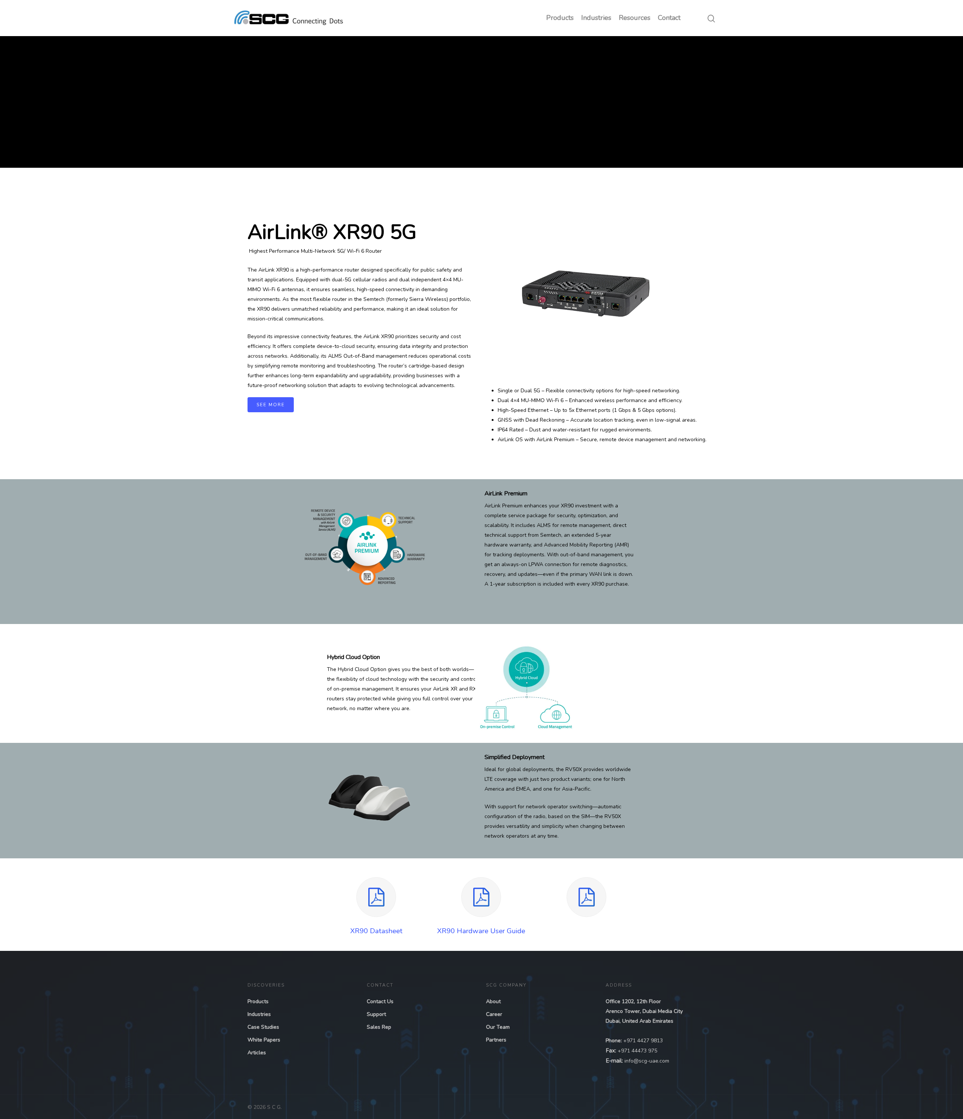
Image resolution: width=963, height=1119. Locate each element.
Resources (634, 17)
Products (560, 17)
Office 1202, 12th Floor (633, 1001)
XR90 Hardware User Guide (481, 931)
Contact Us (380, 1001)
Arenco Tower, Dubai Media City (644, 1011)
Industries (596, 17)
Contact (669, 17)
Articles (257, 1052)
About (493, 1001)
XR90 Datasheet (376, 931)
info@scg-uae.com (646, 1060)
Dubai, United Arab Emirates (639, 1021)
